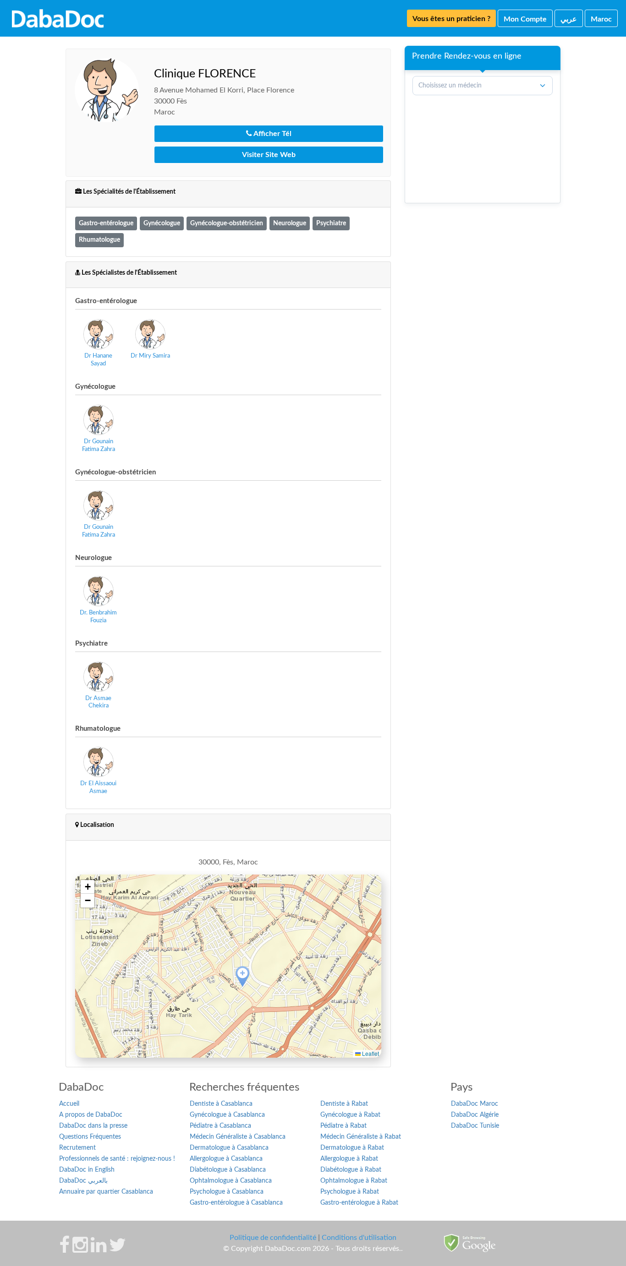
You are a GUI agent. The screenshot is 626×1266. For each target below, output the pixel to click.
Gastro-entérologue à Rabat (359, 1203)
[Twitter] (117, 1249)
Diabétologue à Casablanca (228, 1170)
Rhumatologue (99, 239)
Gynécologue (161, 223)
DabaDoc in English (87, 1170)
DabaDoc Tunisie (475, 1126)
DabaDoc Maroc (474, 1104)
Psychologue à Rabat (349, 1192)
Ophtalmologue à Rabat (353, 1181)
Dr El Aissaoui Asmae (98, 787)
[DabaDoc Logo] (57, 18)
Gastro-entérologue (106, 223)
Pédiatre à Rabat (343, 1126)
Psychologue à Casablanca (227, 1192)
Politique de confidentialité (273, 1237)
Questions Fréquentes (90, 1137)
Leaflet (370, 1053)
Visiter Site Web (269, 154)
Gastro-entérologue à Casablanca (236, 1203)
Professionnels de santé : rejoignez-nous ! (117, 1159)
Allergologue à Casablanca (226, 1159)
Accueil (69, 1104)
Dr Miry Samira (150, 356)
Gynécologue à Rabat (350, 1115)
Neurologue (289, 223)
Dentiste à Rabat (344, 1104)
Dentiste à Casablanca (221, 1104)
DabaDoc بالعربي (83, 1181)
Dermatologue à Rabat (352, 1148)
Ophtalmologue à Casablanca (231, 1181)
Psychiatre (331, 223)
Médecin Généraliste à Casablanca (238, 1137)
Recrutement (77, 1148)
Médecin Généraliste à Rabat (360, 1137)
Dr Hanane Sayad (98, 360)
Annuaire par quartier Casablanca (106, 1192)
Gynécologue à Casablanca (227, 1115)
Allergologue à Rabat (349, 1159)
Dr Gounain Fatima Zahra (98, 445)
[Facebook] (64, 1249)
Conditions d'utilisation (359, 1237)
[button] (242, 977)
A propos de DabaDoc (90, 1115)
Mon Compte (525, 19)
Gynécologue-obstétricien (226, 223)
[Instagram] (80, 1249)
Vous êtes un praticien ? (451, 18)
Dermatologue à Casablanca (229, 1148)
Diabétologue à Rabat (350, 1170)
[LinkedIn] (98, 1249)
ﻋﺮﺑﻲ (568, 19)
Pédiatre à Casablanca (220, 1126)
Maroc (601, 19)
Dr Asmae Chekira (98, 702)
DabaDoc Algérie (475, 1115)
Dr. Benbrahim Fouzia (98, 617)
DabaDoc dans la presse (93, 1126)
